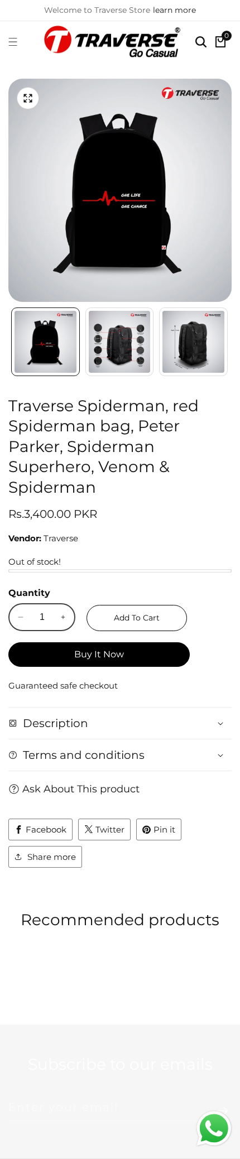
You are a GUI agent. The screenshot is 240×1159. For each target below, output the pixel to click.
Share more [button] (51, 857)
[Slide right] (226, 342)
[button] (103, 980)
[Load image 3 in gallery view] (193, 341)
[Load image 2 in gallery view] (119, 341)
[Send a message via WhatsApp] (214, 1128)
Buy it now (99, 654)
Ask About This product (81, 789)
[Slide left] (14, 342)
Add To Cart (137, 618)
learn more (174, 10)
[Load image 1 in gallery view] (45, 341)
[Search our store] (201, 42)
